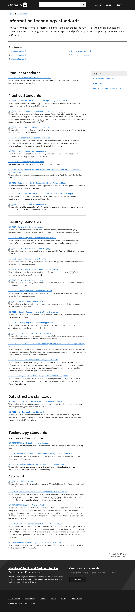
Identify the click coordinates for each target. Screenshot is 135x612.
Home (11, 14)
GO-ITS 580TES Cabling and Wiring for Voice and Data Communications (36, 464)
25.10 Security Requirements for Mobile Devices (30, 291)
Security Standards (18, 59)
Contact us (77, 579)
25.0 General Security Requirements (25, 227)
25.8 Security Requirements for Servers (26, 280)
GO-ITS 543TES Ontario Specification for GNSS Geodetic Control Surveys (36, 524)
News (53, 598)
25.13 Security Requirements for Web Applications (31, 322)
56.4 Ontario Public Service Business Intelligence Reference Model (37, 183)
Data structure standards (81, 51)
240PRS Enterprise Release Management (27, 204)
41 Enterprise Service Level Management (27, 151)
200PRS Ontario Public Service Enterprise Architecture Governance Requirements (43, 193)
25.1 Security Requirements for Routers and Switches (32, 238)
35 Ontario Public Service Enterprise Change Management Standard (38, 100)
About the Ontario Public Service (104, 78)
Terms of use (77, 598)
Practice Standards (18, 55)
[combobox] (62, 5)
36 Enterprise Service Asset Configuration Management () (36, 111)
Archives (43, 598)
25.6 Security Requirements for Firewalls (27, 259)
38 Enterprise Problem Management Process (29, 138)
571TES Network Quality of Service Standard (28, 443)
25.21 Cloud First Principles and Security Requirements (33, 360)
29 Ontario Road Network (21, 481)
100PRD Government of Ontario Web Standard (29, 78)
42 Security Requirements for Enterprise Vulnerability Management (38, 376)
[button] (83, 4)
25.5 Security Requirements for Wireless (29, 248)
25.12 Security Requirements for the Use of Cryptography (34, 312)
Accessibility (97, 83)
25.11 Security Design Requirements (25, 301)
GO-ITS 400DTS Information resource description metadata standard (35, 401)
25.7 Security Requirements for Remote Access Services (33, 269)
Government (22, 14)
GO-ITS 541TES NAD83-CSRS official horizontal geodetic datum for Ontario (37, 492)
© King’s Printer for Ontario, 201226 (23, 603)
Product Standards (18, 51)
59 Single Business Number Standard (26, 412)
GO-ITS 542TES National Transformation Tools (26, 505)
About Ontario (14, 598)
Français (97, 5)
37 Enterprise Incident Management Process (28, 127)
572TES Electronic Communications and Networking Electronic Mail (40, 453)
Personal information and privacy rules (107, 88)
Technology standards (80, 55)
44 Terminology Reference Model (26, 162)
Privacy (63, 598)
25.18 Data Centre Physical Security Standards (29, 333)
